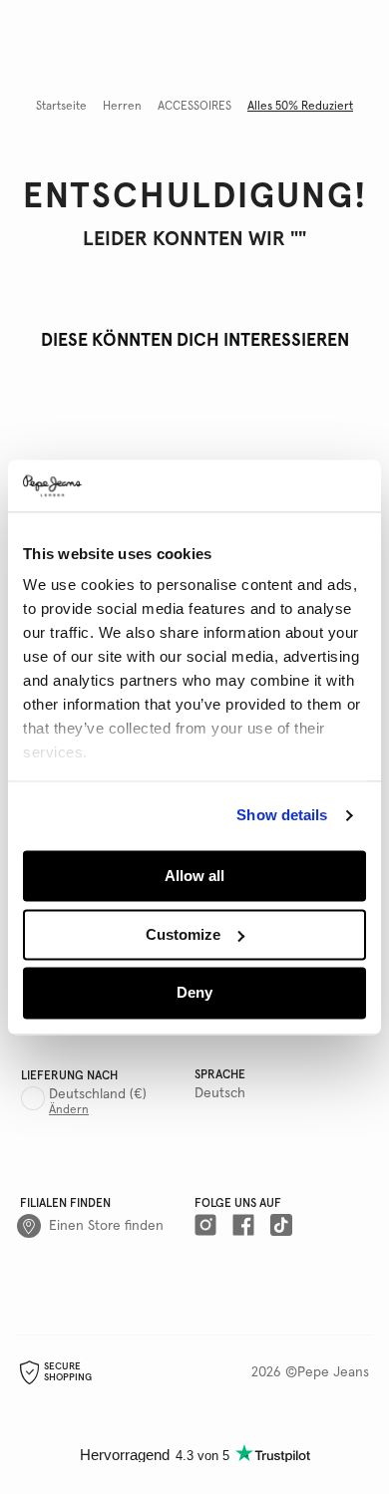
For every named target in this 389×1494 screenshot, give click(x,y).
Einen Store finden (106, 1226)
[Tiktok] (281, 1226)
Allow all (194, 875)
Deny (194, 993)
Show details (281, 815)
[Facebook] (243, 1226)
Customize (183, 934)
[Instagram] (205, 1226)
